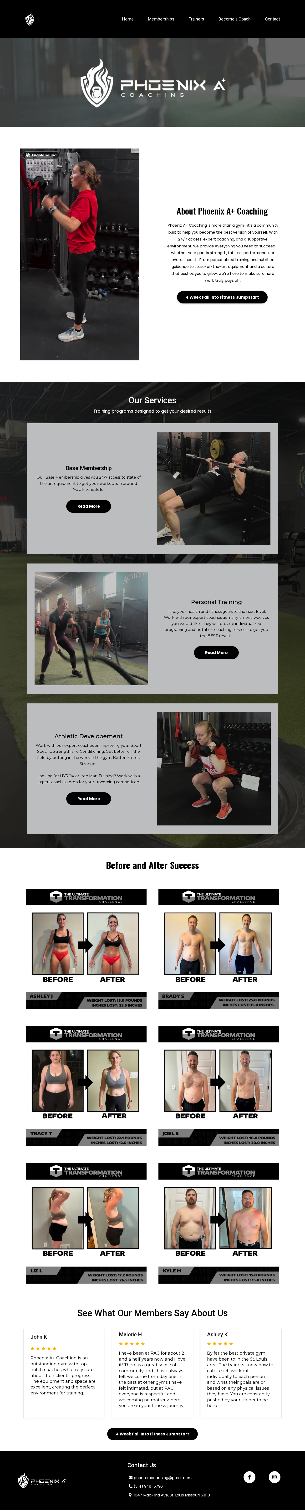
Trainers (196, 18)
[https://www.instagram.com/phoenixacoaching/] (274, 1477)
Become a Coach (235, 18)
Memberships (161, 18)
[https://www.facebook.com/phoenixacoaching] (249, 1477)
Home (128, 18)
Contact (272, 18)
